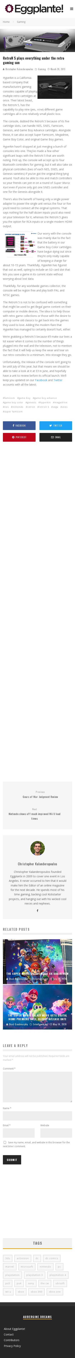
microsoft (27, 1266)
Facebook (41, 380)
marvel (9, 1266)
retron (31, 406)
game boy (25, 397)
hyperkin (45, 402)
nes (6, 406)
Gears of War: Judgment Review (40, 794)
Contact (9, 1334)
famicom (9, 397)
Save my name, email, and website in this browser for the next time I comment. (36, 1144)
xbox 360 (36, 1291)
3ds (7, 1258)
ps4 (19, 1283)
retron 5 (44, 406)
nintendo (17, 406)
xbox (21, 1291)
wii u (8, 1291)
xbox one (55, 1291)
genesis (31, 402)
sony (31, 1283)
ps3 (7, 1283)
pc (59, 1266)
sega (55, 406)
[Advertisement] (37, 612)
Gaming (42, 69)
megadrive (61, 402)
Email (7, 1125)
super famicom (13, 411)
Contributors (11, 1340)
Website (44, 1125)
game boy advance (45, 397)
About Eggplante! (14, 1329)
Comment (9, 1068)
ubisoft (60, 1283)
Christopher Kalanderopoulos (19, 69)
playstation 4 (58, 1275)
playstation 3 (34, 1275)
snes (65, 406)
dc (37, 1258)
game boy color (13, 402)
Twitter (57, 380)
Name (7, 1108)
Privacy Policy (12, 1346)
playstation (12, 1275)
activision (23, 1258)
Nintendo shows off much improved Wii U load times (35, 814)
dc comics (51, 1258)
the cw (45, 1283)
